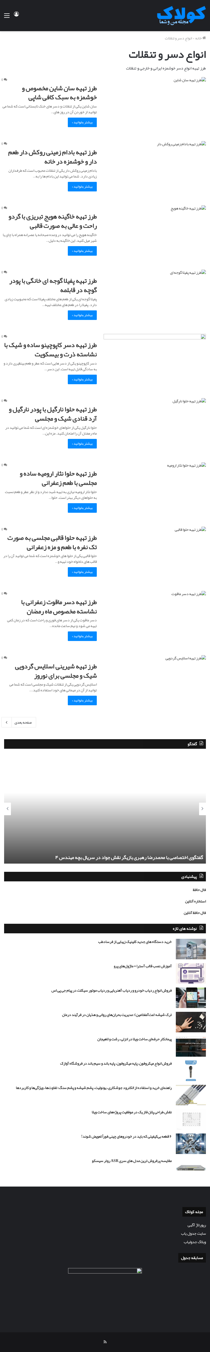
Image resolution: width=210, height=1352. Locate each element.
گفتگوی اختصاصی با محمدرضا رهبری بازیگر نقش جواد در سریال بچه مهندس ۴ (129, 857)
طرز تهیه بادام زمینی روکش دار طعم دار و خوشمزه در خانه (52, 156)
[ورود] (16, 17)
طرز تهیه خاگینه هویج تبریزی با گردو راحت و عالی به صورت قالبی (52, 221)
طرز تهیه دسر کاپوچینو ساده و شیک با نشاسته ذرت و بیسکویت (50, 349)
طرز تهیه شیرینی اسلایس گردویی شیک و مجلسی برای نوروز (56, 671)
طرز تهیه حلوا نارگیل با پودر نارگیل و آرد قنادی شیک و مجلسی (53, 414)
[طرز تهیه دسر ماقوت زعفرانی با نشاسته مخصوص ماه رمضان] (155, 620)
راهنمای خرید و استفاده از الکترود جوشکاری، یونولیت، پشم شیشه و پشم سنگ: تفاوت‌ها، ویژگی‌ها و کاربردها (94, 1087)
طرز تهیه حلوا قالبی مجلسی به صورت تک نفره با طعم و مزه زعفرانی (52, 542)
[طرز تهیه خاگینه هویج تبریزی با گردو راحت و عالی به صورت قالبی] (155, 234)
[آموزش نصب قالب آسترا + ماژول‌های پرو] (191, 973)
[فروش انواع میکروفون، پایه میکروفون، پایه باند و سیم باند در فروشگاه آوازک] (191, 1070)
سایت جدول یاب (193, 1233)
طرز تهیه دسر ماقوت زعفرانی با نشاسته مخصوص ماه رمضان (59, 606)
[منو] (7, 17)
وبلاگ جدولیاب (195, 1242)
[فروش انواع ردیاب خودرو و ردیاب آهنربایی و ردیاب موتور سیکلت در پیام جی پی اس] (191, 997)
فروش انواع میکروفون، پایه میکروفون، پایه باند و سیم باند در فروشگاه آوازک (116, 1063)
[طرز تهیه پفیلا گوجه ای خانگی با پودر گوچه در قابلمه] (155, 298)
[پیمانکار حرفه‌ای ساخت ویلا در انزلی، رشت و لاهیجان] (191, 1046)
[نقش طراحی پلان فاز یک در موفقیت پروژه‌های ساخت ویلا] (191, 1119)
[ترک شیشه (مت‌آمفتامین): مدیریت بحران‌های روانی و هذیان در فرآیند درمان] (191, 1022)
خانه (198, 38)
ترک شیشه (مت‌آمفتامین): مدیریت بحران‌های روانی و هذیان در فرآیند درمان (117, 1014)
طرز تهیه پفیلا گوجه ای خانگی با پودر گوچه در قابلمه (53, 285)
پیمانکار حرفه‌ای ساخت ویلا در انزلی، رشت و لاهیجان (134, 1039)
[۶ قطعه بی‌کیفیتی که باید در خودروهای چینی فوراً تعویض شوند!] (191, 1144)
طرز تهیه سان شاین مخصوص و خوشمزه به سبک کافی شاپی (59, 92)
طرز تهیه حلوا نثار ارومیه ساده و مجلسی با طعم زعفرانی (58, 478)
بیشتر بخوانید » (82, 122)
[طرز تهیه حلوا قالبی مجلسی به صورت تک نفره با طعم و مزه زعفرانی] (155, 555)
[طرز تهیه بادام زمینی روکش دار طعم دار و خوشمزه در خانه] (155, 170)
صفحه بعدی (23, 722)
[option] (105, 809)
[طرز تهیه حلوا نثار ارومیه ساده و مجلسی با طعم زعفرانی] (155, 491)
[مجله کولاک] (180, 15)
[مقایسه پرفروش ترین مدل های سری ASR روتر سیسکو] (191, 1168)
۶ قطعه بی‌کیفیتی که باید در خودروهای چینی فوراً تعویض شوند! (126, 1136)
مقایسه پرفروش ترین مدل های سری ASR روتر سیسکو (132, 1160)
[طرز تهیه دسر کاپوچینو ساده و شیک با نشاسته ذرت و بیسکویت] (155, 363)
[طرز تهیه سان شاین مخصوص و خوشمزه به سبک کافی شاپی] (155, 106)
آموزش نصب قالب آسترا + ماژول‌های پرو (143, 966)
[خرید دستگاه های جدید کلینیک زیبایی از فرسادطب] (191, 949)
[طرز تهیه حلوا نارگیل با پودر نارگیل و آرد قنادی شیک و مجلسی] (155, 427)
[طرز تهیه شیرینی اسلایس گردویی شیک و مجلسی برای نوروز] (155, 684)
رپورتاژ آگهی (197, 1225)
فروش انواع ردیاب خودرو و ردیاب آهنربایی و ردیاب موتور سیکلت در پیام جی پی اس (111, 990)
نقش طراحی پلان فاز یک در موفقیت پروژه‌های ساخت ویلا (132, 1112)
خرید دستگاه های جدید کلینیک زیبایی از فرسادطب (135, 941)
